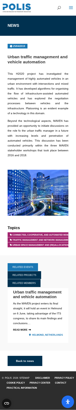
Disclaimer (42, 378)
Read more (20, 329)
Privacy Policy (64, 378)
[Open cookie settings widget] (6, 403)
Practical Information (22, 388)
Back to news (25, 360)
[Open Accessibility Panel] (68, 402)
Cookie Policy (16, 382)
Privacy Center (40, 382)
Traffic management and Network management (41, 240)
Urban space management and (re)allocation (40, 245)
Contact (60, 382)
